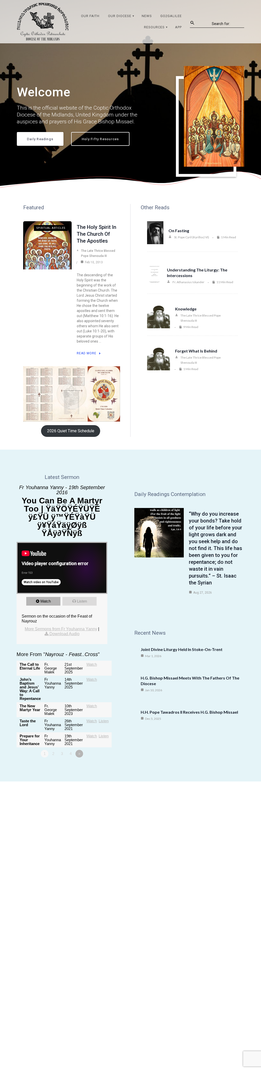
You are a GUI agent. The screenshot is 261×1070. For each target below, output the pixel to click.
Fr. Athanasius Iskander (188, 282)
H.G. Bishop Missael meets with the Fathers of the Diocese (190, 680)
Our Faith (90, 16)
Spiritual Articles (50, 228)
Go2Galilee (171, 16)
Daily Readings (40, 139)
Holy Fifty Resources (100, 139)
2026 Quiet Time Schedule (70, 430)
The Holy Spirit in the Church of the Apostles (96, 234)
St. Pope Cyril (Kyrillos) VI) (191, 237)
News (147, 16)
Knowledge (186, 308)
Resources (154, 27)
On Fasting (178, 230)
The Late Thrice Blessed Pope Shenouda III (98, 253)
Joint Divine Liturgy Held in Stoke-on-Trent (182, 649)
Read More (86, 353)
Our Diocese (119, 16)
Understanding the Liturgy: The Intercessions (197, 272)
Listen (82, 601)
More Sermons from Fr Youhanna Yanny (61, 629)
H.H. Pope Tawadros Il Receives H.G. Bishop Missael (189, 712)
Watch (45, 601)
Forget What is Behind (196, 350)
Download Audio (64, 634)
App (178, 27)
